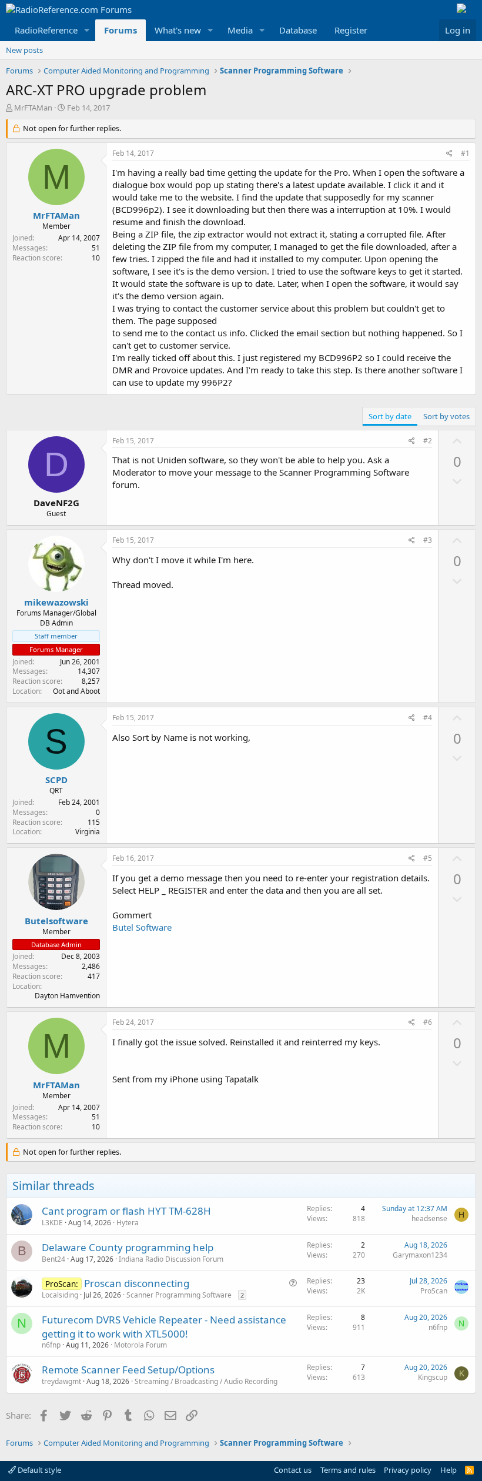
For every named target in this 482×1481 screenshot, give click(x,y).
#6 (427, 1022)
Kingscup (432, 1377)
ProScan (433, 1291)
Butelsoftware (56, 921)
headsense (429, 1218)
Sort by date (390, 416)
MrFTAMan (33, 107)
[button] (87, 30)
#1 (465, 153)
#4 (427, 718)
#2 (427, 441)
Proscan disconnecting (136, 1283)
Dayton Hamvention (67, 996)
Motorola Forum (140, 1345)
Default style (38, 1470)
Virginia (87, 832)
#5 (427, 858)
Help (448, 1470)
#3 (427, 540)
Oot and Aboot (76, 691)
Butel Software (142, 927)
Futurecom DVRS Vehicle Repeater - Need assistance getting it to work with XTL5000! (164, 1326)
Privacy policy (407, 1470)
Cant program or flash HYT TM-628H (126, 1211)
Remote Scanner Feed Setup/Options (128, 1369)
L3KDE (52, 1223)
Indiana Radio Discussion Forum (171, 1259)
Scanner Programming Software (179, 1295)
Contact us (293, 1470)
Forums (120, 30)
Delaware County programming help (127, 1247)
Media (240, 30)
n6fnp (51, 1345)
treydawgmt (61, 1381)
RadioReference (46, 30)
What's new (178, 30)
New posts (24, 50)
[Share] (449, 154)
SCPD (56, 779)
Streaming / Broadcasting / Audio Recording (206, 1381)
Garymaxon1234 (420, 1255)
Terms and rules (348, 1470)
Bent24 (53, 1259)
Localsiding (60, 1295)
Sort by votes (446, 416)
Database (298, 30)
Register (350, 30)
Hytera (127, 1223)
